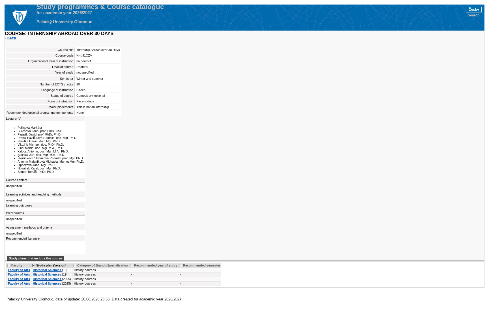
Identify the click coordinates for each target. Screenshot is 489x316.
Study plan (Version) (51, 265)
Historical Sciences (47, 270)
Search (473, 15)
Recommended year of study (155, 265)
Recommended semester (201, 265)
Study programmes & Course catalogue (100, 7)
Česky (474, 10)
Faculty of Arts (19, 270)
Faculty (16, 265)
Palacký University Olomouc (64, 22)
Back (11, 38)
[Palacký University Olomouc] (20, 18)
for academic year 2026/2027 (64, 12)
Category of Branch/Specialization (102, 265)
